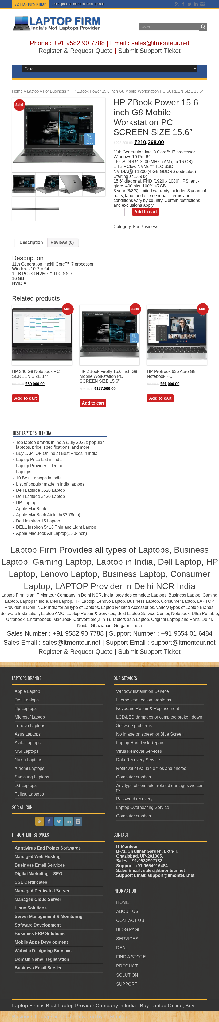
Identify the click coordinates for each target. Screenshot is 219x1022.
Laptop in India (124, 562)
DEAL (122, 948)
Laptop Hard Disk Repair (139, 742)
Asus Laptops (28, 734)
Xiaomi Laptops (29, 768)
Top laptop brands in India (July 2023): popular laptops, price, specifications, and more (60, 444)
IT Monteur (116, 1016)
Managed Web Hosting (38, 856)
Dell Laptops (27, 700)
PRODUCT (127, 966)
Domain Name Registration (42, 959)
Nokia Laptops (28, 760)
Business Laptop (134, 574)
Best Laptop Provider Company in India (91, 1005)
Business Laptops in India (41, 1016)
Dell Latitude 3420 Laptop (40, 496)
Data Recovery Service (138, 760)
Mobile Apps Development (41, 942)
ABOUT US (127, 911)
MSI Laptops (26, 751)
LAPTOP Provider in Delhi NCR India (125, 586)
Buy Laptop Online (161, 1005)
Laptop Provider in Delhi (39, 465)
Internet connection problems (143, 700)
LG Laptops (26, 785)
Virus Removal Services (139, 751)
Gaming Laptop (62, 562)
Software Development (38, 925)
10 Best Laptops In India (39, 478)
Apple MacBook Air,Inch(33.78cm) (48, 515)
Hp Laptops (26, 708)
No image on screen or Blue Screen (150, 734)
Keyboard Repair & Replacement (147, 708)
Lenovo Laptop (68, 574)
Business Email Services (40, 865)
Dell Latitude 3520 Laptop (40, 490)
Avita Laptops (28, 742)
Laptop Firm (33, 550)
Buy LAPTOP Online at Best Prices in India (56, 453)
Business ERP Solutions (40, 933)
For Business (54, 91)
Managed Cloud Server (38, 899)
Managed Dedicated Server (42, 891)
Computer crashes (133, 777)
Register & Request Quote (75, 50)
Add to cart (145, 211)
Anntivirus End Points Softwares (48, 848)
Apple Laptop (27, 691)
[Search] (203, 27)
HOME (122, 902)
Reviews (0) (62, 242)
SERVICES (127, 938)
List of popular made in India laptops (78, 4)
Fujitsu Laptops (29, 794)
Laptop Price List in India (39, 459)
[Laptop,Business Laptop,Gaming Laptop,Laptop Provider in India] (56, 30)
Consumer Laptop (178, 601)
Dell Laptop (179, 562)
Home (17, 91)
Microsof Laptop (30, 717)
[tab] (31, 242)
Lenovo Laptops (30, 725)
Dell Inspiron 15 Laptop (38, 521)
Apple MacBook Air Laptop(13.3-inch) (51, 533)
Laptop (33, 91)
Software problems (134, 725)
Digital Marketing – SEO (38, 873)
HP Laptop (26, 502)
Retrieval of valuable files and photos (151, 768)
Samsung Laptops (32, 777)
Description (31, 242)
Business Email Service (38, 968)
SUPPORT (126, 984)
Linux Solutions (31, 908)
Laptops (23, 472)
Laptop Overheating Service (142, 807)
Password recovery (134, 799)
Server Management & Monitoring (49, 916)
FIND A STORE (131, 957)
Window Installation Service (142, 691)
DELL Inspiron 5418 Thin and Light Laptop (56, 527)
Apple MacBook (31, 508)
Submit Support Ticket (149, 50)
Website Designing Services (43, 950)
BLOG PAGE (128, 929)
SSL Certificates (31, 882)
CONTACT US (130, 920)
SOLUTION (127, 975)
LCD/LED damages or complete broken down (159, 717)
